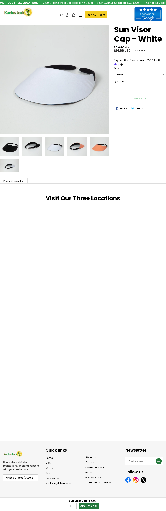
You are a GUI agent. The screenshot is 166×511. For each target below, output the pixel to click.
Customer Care (94, 467)
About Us (90, 457)
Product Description (13, 181)
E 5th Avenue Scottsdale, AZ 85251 (118, 3)
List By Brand (53, 478)
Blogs (88, 472)
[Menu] (80, 15)
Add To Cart (88, 505)
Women (50, 468)
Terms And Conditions (98, 482)
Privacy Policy (93, 477)
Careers (90, 462)
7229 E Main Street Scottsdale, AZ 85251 (68, 3)
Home (49, 458)
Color (117, 68)
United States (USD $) (19, 477)
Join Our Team (96, 14)
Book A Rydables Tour (58, 483)
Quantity (119, 81)
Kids (48, 473)
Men (48, 463)
